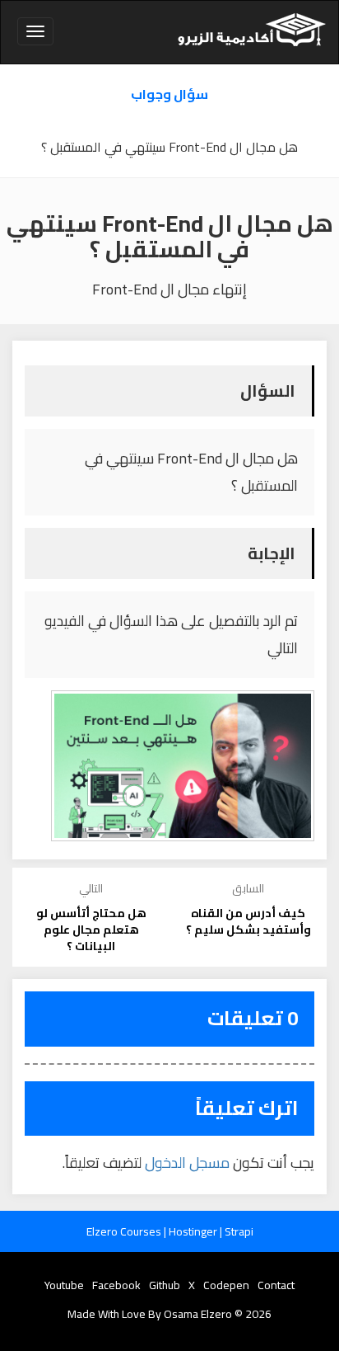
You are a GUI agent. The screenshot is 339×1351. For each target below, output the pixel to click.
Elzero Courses (125, 1231)
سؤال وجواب (169, 94)
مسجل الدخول (187, 1162)
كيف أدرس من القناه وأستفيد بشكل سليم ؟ (248, 921)
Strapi (239, 1231)
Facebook (116, 1285)
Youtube (64, 1285)
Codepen (226, 1285)
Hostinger (194, 1231)
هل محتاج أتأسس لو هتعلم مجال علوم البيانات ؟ (91, 929)
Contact (276, 1285)
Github (164, 1285)
